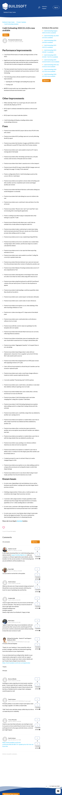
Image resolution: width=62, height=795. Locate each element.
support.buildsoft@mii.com (19, 555)
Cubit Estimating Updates (11, 24)
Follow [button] (6, 35)
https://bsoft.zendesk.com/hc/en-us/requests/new (16, 663)
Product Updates (21, 22)
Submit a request (44, 7)
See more (46, 80)
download (20, 521)
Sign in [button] (56, 7)
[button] (38, 7)
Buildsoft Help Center (8, 22)
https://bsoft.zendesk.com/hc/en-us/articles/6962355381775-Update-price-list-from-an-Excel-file (18, 744)
